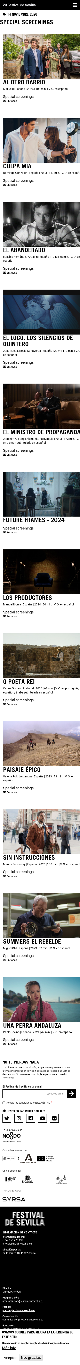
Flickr (54, 1118)
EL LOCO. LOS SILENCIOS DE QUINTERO (38, 340)
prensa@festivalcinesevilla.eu (18, 1310)
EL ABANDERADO (24, 249)
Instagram (18, 1118)
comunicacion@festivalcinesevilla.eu (22, 1319)
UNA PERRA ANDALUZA (32, 1025)
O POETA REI (19, 681)
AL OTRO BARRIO (24, 82)
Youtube (42, 1118)
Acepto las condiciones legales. (28, 1102)
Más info (45, 1102)
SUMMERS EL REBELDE (32, 941)
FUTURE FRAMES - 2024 (34, 519)
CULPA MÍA (17, 166)
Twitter (6, 1118)
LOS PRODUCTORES (27, 597)
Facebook (30, 1118)
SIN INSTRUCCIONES (29, 857)
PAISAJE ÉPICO (22, 769)
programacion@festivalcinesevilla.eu (22, 1301)
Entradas (11, 100)
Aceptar (10, 1358)
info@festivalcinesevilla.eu (17, 1243)
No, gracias (31, 1358)
